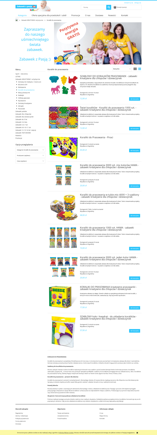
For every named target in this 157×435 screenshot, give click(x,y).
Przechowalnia (62, 418)
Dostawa (18, 424)
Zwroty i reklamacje (21, 416)
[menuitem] (22, 15)
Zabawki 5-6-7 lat (21, 125)
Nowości (18, 135)
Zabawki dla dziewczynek (24, 117)
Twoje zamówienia (63, 413)
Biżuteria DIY (22, 85)
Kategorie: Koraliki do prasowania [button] (27, 150)
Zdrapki (21, 106)
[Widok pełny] (139, 69)
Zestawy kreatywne (25, 103)
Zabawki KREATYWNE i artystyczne (27, 79)
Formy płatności (20, 421)
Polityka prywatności (22, 418)
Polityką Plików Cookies (66, 433)
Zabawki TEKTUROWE (23, 133)
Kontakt (102, 418)
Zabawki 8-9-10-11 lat (23, 127)
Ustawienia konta (62, 416)
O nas (101, 413)
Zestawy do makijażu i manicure (29, 82)
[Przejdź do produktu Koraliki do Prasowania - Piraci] (63, 147)
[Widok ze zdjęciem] (135, 69)
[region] (78, 43)
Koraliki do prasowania (26, 90)
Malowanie (22, 87)
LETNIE (17, 76)
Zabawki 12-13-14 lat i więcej (25, 130)
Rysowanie (22, 101)
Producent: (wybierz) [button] (23, 155)
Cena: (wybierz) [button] (22, 161)
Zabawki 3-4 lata (21, 122)
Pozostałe (21, 109)
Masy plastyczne (24, 93)
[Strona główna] (26, 6)
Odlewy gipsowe (24, 98)
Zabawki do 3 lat (21, 119)
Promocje (18, 138)
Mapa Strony (104, 416)
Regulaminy (19, 413)
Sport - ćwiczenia (21, 74)
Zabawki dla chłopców (23, 114)
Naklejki (21, 95)
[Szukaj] (108, 7)
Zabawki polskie (21, 111)
